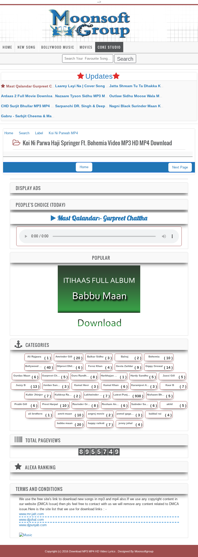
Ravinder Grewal (81, 404)
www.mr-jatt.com (31, 514)
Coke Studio (109, 47)
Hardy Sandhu (139, 375)
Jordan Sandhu (52, 385)
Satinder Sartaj (140, 404)
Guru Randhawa (80, 375)
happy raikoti (96, 423)
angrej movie (96, 413)
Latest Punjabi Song (122, 394)
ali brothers (35, 413)
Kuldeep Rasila (64, 394)
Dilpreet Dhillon (66, 366)
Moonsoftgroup (144, 551)
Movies (86, 47)
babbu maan (64, 423)
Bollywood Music (57, 47)
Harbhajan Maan (110, 375)
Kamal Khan (111, 385)
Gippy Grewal (154, 366)
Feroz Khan (95, 366)
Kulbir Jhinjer (34, 394)
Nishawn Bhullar (156, 394)
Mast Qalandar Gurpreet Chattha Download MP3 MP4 (52, 86)
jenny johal (126, 423)
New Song (27, 47)
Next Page (180, 167)
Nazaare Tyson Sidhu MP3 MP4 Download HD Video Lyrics (106, 96)
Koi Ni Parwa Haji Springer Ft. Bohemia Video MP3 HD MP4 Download (97, 143)
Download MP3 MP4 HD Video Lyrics (92, 551)
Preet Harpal (50, 404)
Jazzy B (21, 385)
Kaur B (170, 385)
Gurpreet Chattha (51, 375)
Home (7, 47)
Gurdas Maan (21, 375)
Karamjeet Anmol (140, 385)
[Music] (25, 535)
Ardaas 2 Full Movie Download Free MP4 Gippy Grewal (49, 96)
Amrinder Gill (63, 356)
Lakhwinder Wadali (93, 394)
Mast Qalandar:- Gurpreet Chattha (101, 218)
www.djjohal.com (31, 520)
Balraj (124, 356)
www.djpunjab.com (33, 525)
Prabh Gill (20, 404)
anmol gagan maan (126, 413)
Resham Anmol (111, 404)
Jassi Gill (169, 375)
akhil (170, 404)
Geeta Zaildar (124, 366)
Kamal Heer (81, 385)
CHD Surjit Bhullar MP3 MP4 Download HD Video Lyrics (49, 106)
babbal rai (155, 413)
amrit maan (65, 413)
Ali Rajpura (34, 356)
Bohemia (154, 356)
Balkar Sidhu (95, 356)
